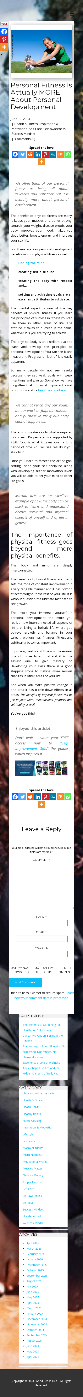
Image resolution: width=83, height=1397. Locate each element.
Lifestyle (28, 1134)
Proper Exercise (32, 1182)
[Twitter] (22, 154)
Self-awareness (54, 129)
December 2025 (37, 1265)
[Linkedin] (37, 154)
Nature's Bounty (33, 1175)
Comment (41, 859)
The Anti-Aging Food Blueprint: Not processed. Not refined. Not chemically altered (45, 1052)
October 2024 (35, 1330)
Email (41, 932)
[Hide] (1, 54)
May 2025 (33, 1297)
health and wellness (52, 390)
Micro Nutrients (32, 1155)
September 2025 (37, 1275)
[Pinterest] (45, 154)
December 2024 (37, 1319)
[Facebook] (15, 154)
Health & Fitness (26, 124)
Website (41, 947)
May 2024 (33, 1351)
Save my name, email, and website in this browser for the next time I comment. (41, 970)
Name (41, 916)
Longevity (29, 1141)
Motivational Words (35, 1161)
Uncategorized (32, 1216)
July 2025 (32, 1286)
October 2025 (35, 1270)
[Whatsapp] (67, 154)
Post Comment (25, 982)
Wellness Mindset (34, 1223)
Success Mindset (23, 134)
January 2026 (35, 1259)
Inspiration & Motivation (38, 1127)
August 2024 (34, 1340)
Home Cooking (32, 1120)
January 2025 (35, 1313)
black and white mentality (38, 1093)
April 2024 (33, 1357)
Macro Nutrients (33, 1148)
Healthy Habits (32, 1114)
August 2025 (34, 1281)
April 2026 (33, 1243)
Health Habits (31, 1107)
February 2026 (36, 1254)
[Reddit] (30, 154)
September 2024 (37, 1335)
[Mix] (60, 154)
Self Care (35, 129)
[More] (41, 161)
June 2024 (33, 1346)
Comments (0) (24, 139)
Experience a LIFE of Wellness (41, 1062)
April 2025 (33, 1303)
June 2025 (33, 1292)
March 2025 (34, 1308)
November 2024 (37, 1324)
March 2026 (34, 1248)
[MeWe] (52, 154)
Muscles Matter (32, 1168)
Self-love (28, 1203)
